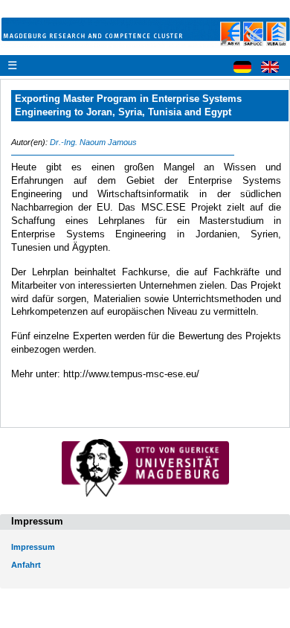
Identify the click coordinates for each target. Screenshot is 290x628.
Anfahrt (26, 564)
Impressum (33, 546)
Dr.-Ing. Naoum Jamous (93, 142)
